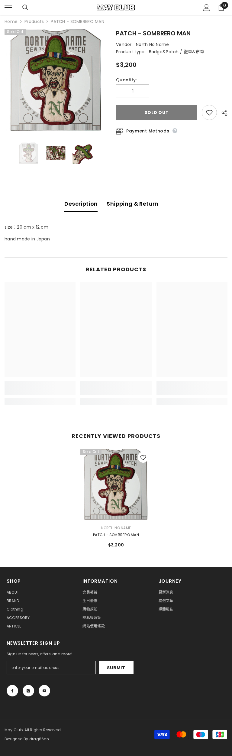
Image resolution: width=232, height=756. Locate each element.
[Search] (25, 7)
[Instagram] (28, 690)
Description (81, 203)
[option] (56, 80)
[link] (40, 391)
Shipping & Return (132, 203)
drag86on (39, 738)
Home (11, 21)
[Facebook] (12, 690)
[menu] (8, 7)
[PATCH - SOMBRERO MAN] (116, 484)
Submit (116, 668)
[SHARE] (222, 113)
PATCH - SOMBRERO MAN (116, 534)
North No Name (152, 44)
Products (34, 21)
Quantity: (126, 80)
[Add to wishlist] (209, 112)
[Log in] (206, 7)
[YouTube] (44, 690)
